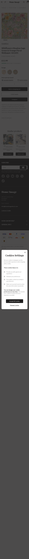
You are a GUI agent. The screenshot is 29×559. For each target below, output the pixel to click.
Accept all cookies (14, 301)
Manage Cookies (14, 305)
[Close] (25, 252)
